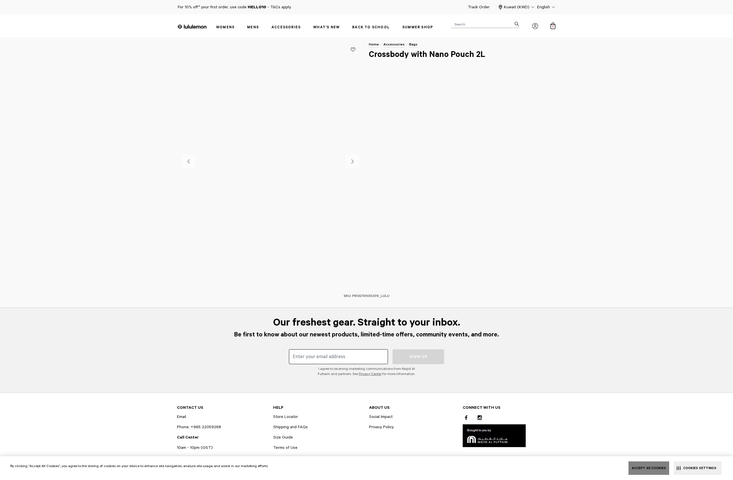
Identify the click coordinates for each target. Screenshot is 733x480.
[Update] (353, 49)
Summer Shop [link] (417, 27)
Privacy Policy (381, 427)
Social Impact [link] (381, 416)
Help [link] (278, 407)
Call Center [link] (188, 437)
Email (181, 416)
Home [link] (374, 44)
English (543, 7)
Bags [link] (413, 44)
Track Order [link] (479, 7)
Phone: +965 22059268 (199, 427)
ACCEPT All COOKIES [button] (649, 468)
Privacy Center (370, 374)
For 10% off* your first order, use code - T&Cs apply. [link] (234, 7)
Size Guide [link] (283, 437)
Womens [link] (225, 27)
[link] (494, 435)
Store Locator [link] (285, 416)
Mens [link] (253, 27)
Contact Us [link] (190, 407)
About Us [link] (379, 407)
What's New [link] (326, 27)
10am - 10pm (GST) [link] (195, 447)
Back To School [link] (371, 27)
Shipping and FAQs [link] (290, 427)
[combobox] (485, 24)
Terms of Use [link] (285, 447)
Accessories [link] (286, 27)
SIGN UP (418, 356)
